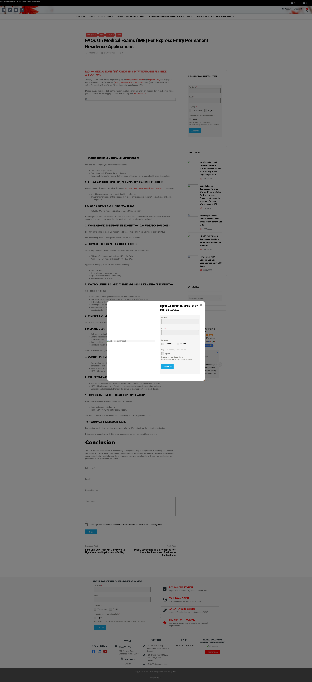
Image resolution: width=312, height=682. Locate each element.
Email (163, 329)
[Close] (201, 305)
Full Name (165, 318)
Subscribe (167, 366)
